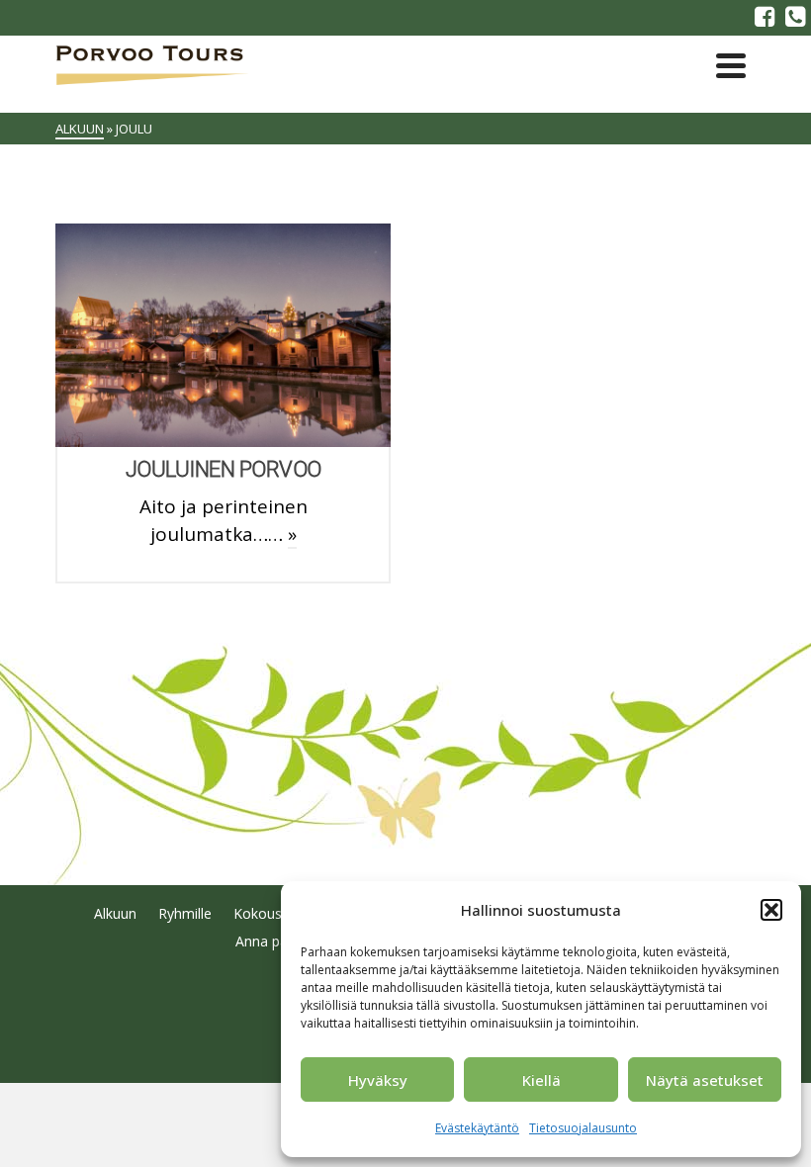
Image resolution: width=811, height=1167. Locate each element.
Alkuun (115, 913)
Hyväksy (377, 1080)
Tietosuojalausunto (583, 1128)
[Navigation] (731, 65)
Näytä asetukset (705, 1080)
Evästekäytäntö (477, 1128)
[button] (771, 910)
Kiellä (541, 1080)
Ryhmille (185, 913)
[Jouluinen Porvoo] (223, 335)
